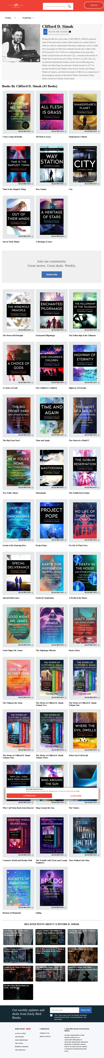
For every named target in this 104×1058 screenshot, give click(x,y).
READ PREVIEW (25, 131)
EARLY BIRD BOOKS (21, 1040)
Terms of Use (44, 1033)
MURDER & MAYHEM (21, 1046)
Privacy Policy (45, 1036)
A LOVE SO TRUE (20, 1033)
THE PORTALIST (20, 1050)
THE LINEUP (19, 1043)
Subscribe (93, 5)
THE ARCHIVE (19, 1036)
